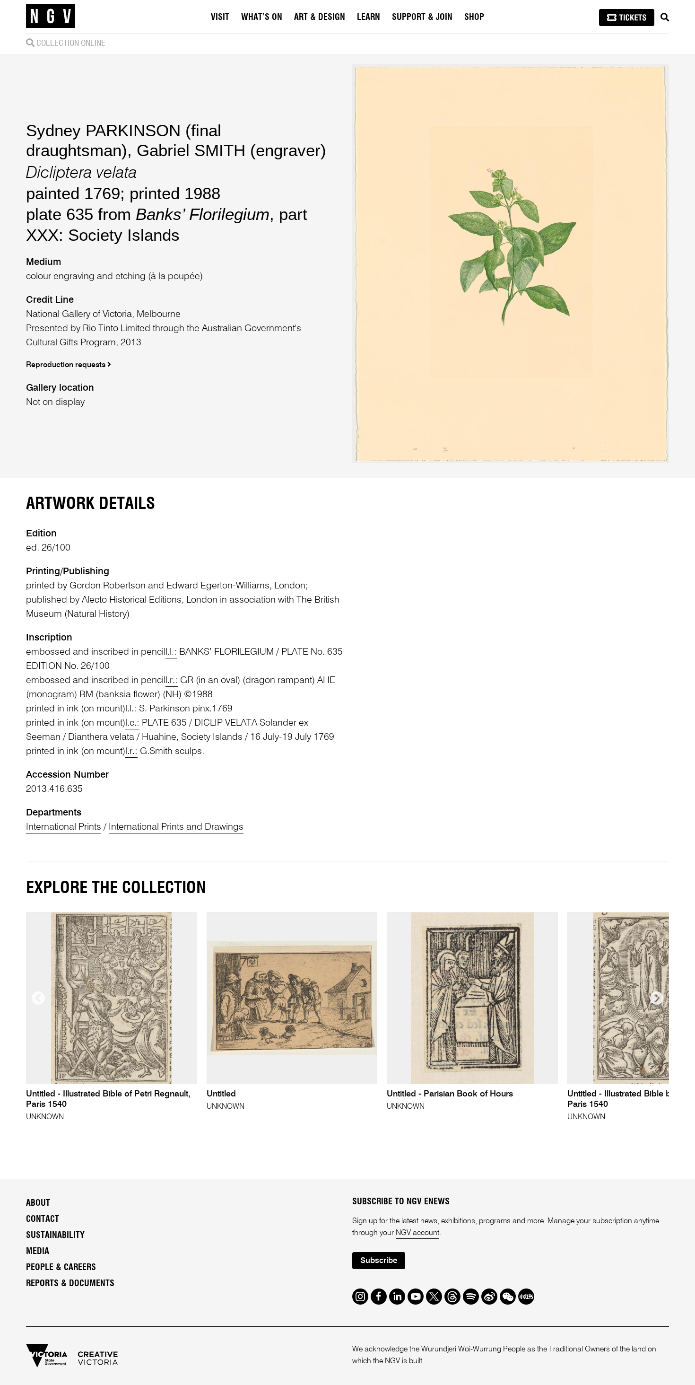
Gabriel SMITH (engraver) (231, 150)
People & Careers (61, 1267)
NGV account (417, 1233)
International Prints (63, 827)
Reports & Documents (70, 1284)
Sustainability (55, 1235)
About (38, 1203)
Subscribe (378, 1261)
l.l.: (171, 652)
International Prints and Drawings (176, 827)
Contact (42, 1219)
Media (37, 1251)
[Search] (664, 17)
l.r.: (171, 680)
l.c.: (132, 723)
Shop (474, 17)
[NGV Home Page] (50, 16)
